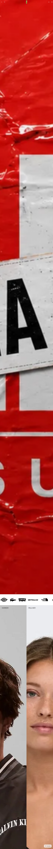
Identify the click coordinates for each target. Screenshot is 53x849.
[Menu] (1, 2)
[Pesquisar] (4, 2)
